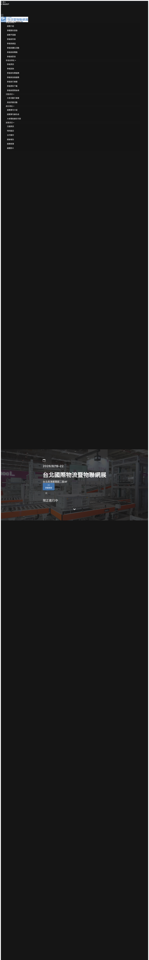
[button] (10, 22)
